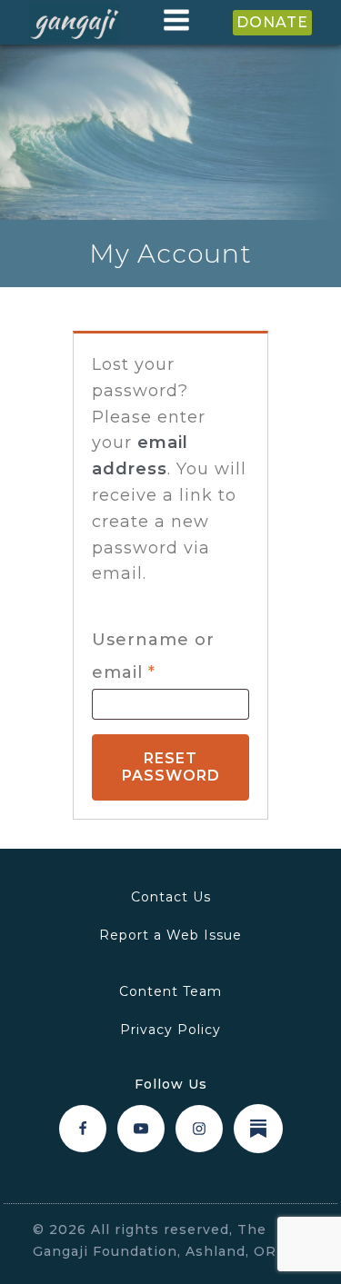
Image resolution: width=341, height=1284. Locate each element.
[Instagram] (199, 1129)
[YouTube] (141, 1129)
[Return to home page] (74, 23)
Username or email (166, 656)
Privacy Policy (170, 1029)
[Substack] (258, 1128)
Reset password (171, 767)
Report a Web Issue (170, 935)
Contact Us (171, 897)
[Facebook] (83, 1129)
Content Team (170, 991)
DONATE (272, 22)
